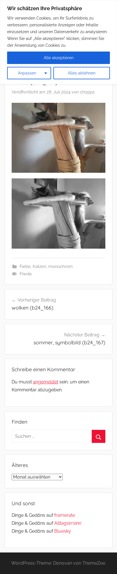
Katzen (39, 266)
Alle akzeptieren (59, 58)
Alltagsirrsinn (67, 523)
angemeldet (45, 382)
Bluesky (62, 531)
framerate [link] (64, 515)
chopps (87, 92)
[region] (58, 42)
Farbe (25, 266)
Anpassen (27, 73)
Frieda (26, 273)
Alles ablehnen (81, 73)
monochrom (60, 266)
